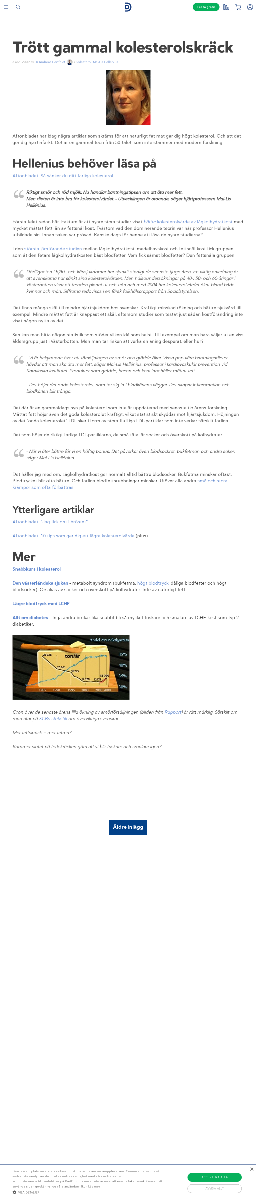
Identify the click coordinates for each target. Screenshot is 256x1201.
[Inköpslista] (238, 7)
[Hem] (128, 7)
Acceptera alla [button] (215, 1177)
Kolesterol (84, 62)
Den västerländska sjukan (40, 583)
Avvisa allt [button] (215, 1188)
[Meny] (6, 7)
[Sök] (18, 7)
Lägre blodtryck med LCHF (41, 604)
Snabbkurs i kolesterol (36, 569)
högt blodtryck (152, 583)
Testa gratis (206, 7)
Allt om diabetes (30, 618)
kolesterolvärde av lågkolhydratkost (194, 222)
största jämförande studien (53, 249)
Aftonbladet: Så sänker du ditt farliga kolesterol (62, 176)
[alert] (128, 1182)
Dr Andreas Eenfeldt (49, 62)
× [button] (252, 1169)
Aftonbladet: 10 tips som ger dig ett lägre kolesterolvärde (73, 536)
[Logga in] (250, 7)
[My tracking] (226, 7)
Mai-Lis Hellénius (105, 62)
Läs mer (94, 1186)
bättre (150, 222)
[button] (87, 1192)
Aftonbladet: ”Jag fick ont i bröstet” (50, 522)
